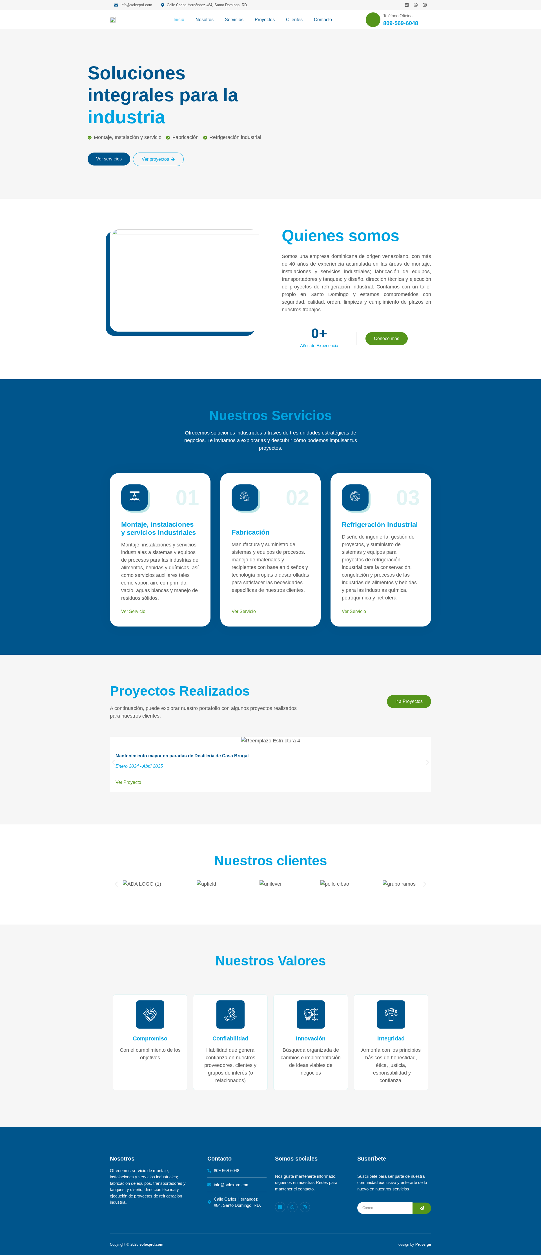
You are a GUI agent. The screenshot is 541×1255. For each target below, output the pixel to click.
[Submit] (422, 1208)
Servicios (234, 19)
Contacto (323, 19)
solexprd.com (151, 1244)
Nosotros (205, 19)
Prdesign (423, 1244)
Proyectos (265, 19)
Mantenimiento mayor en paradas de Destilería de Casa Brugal (182, 755)
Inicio (179, 19)
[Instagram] (425, 5)
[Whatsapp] (416, 5)
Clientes (294, 19)
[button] (113, 762)
